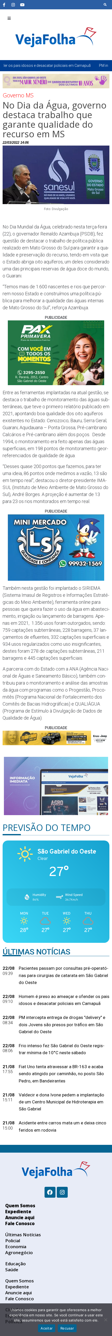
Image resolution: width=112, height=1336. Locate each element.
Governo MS (18, 95)
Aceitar (47, 1328)
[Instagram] (13, 5)
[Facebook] (50, 1192)
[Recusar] (105, 1319)
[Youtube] (22, 5)
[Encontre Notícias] (105, 4)
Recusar (67, 1328)
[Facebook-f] (4, 5)
